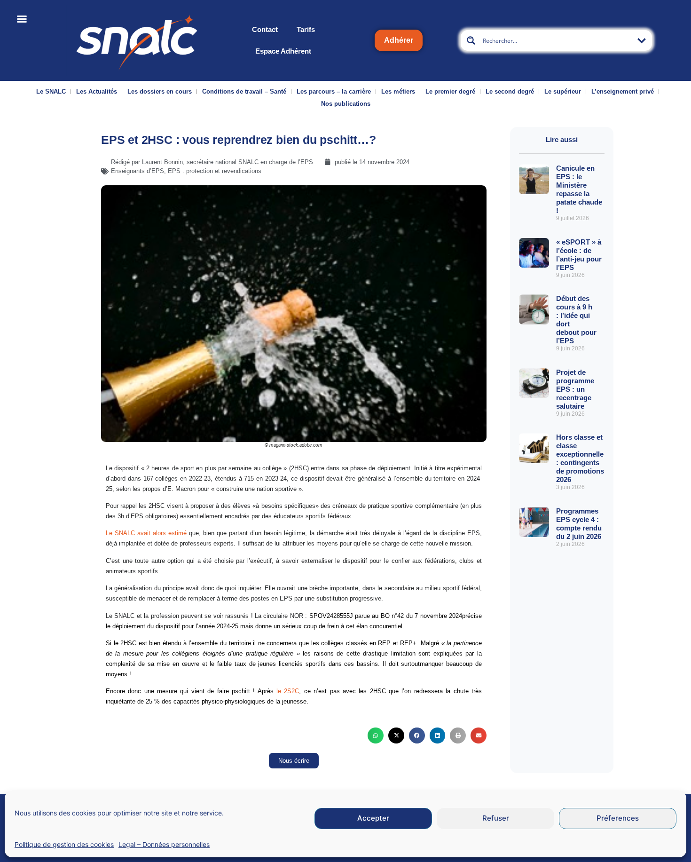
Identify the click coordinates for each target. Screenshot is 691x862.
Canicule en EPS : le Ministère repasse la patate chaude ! (579, 189)
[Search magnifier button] (471, 40)
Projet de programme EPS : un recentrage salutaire (575, 389)
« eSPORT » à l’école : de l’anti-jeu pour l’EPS (579, 254)
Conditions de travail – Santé (244, 91)
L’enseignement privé (622, 91)
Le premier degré (450, 91)
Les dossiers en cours (159, 91)
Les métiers (398, 91)
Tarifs (306, 29)
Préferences (618, 818)
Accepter (373, 818)
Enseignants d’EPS (137, 170)
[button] (376, 735)
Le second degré (510, 91)
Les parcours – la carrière (334, 91)
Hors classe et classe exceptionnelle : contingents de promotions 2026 (580, 458)
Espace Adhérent (283, 51)
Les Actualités (96, 91)
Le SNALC (51, 91)
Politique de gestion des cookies (64, 844)
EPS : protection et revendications (214, 170)
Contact (265, 29)
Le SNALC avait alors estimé (146, 533)
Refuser (495, 818)
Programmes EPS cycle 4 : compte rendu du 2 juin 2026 (579, 523)
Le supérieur (562, 91)
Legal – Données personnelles (164, 844)
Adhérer (398, 40)
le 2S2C (286, 691)
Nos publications (345, 103)
